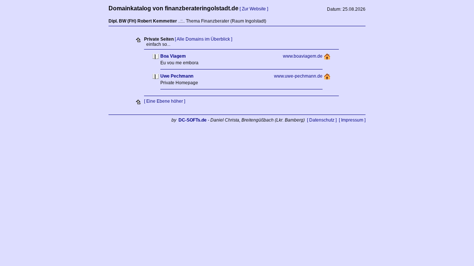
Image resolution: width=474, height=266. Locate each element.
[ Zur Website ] (254, 8)
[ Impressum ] (352, 120)
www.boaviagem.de (303, 56)
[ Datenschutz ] (322, 120)
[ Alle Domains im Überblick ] (203, 39)
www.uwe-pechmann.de (298, 76)
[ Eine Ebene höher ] (164, 101)
